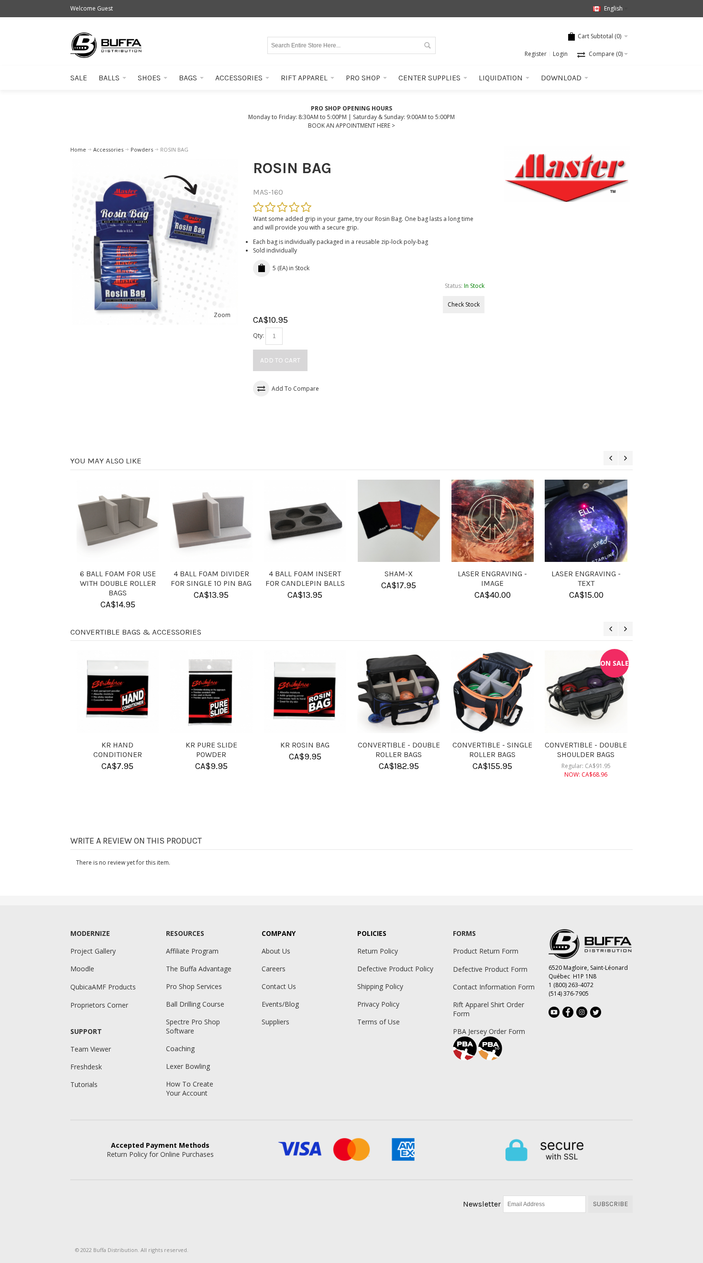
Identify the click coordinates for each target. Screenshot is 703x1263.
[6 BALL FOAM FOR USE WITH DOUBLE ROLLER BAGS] (118, 521)
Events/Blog (280, 1004)
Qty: (258, 335)
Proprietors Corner (99, 1005)
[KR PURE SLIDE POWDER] (211, 691)
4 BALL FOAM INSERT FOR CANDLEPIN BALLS (305, 578)
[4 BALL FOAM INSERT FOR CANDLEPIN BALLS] (305, 521)
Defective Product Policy (395, 968)
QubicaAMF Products (103, 986)
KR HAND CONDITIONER (117, 749)
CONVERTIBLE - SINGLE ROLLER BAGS (492, 749)
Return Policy (377, 950)
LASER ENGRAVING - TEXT (586, 578)
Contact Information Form (494, 986)
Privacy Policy (378, 1004)
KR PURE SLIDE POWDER (211, 749)
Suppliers (275, 1021)
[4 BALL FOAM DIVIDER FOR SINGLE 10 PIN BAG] (211, 521)
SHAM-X (398, 573)
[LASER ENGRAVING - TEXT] (586, 521)
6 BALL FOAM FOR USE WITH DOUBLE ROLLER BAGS (118, 583)
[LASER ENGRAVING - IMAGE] (492, 521)
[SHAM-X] (399, 521)
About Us (276, 950)
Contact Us (279, 986)
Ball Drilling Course (195, 1004)
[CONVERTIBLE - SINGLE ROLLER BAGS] (492, 691)
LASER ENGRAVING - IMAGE (492, 578)
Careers (274, 968)
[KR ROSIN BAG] (305, 691)
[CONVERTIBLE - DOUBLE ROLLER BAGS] (398, 691)
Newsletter (482, 1203)
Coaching (180, 1048)
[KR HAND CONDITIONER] (118, 691)
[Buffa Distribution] (106, 45)
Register (536, 54)
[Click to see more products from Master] (567, 173)
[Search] (427, 45)
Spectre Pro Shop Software (193, 1026)
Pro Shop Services (194, 986)
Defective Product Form (490, 969)
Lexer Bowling (188, 1066)
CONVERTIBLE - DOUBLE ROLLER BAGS (399, 749)
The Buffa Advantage (198, 968)
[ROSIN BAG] (155, 163)
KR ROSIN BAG (305, 744)
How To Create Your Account (189, 1088)
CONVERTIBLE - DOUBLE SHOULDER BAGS (586, 749)
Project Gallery (93, 950)
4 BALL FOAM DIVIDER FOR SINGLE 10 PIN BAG (211, 578)
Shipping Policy (380, 986)
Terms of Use (378, 1021)
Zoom (222, 315)
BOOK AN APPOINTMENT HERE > (351, 125)
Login (560, 54)
